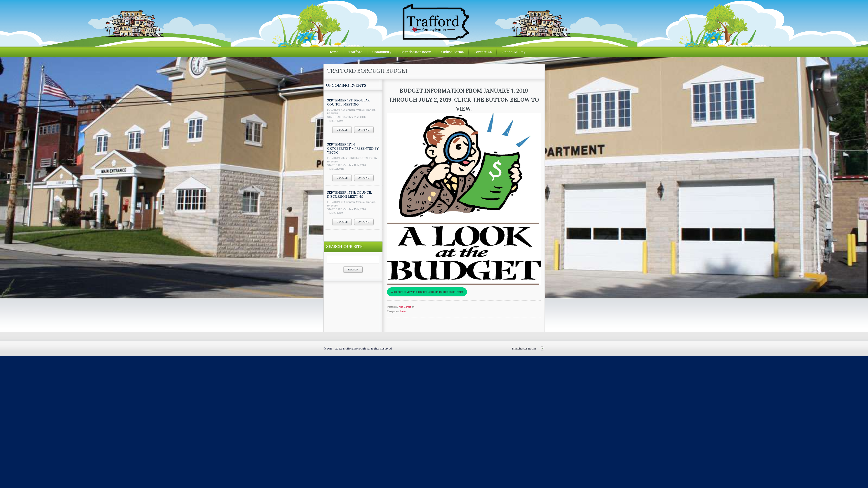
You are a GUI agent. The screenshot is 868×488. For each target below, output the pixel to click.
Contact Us (483, 52)
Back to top (542, 348)
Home (333, 52)
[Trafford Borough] (434, 38)
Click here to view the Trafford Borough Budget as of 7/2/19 (427, 291)
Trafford (355, 52)
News (403, 311)
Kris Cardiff (405, 306)
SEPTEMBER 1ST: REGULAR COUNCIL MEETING (348, 102)
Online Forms (452, 52)
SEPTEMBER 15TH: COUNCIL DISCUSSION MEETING (349, 194)
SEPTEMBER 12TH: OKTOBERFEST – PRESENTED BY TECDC (353, 148)
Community (381, 52)
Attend (364, 129)
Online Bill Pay (513, 52)
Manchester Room (416, 52)
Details (342, 129)
